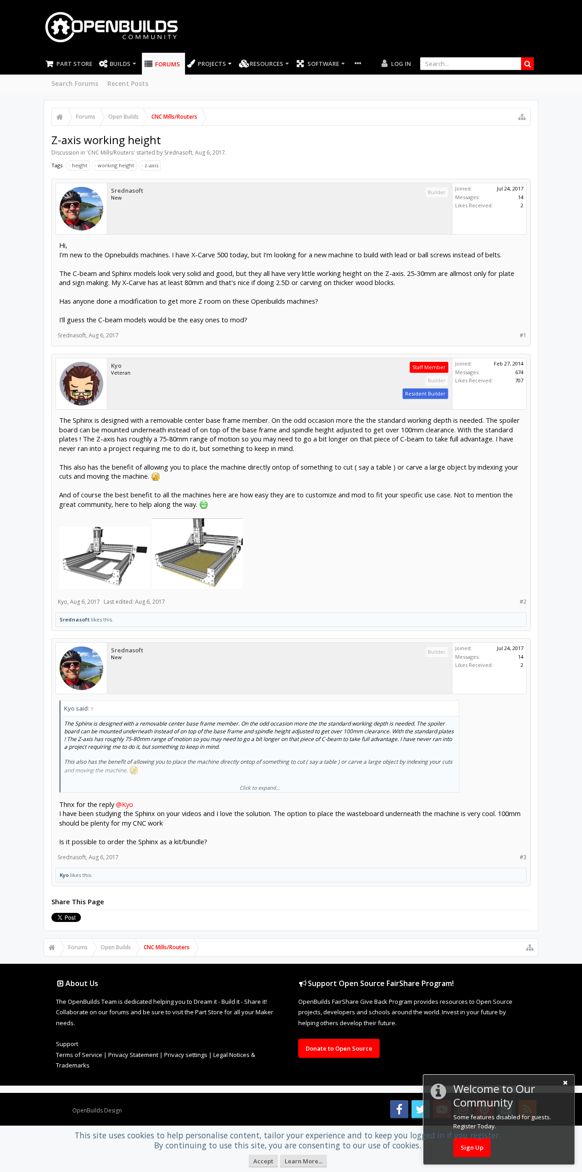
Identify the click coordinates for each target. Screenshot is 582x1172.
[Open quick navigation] (522, 116)
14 (520, 197)
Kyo (116, 366)
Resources (266, 64)
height (79, 165)
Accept (263, 1161)
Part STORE (74, 64)
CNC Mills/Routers (111, 152)
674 (519, 372)
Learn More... (303, 1161)
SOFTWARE (323, 64)
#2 (523, 601)
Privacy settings (185, 1055)
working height (116, 165)
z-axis (151, 165)
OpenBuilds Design (97, 1110)
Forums (167, 64)
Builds (120, 64)
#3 (523, 857)
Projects (212, 64)
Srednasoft (178, 152)
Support (67, 1044)
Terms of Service (79, 1055)
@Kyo (124, 804)
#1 (523, 335)
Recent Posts (127, 83)
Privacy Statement (133, 1055)
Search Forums (74, 83)
